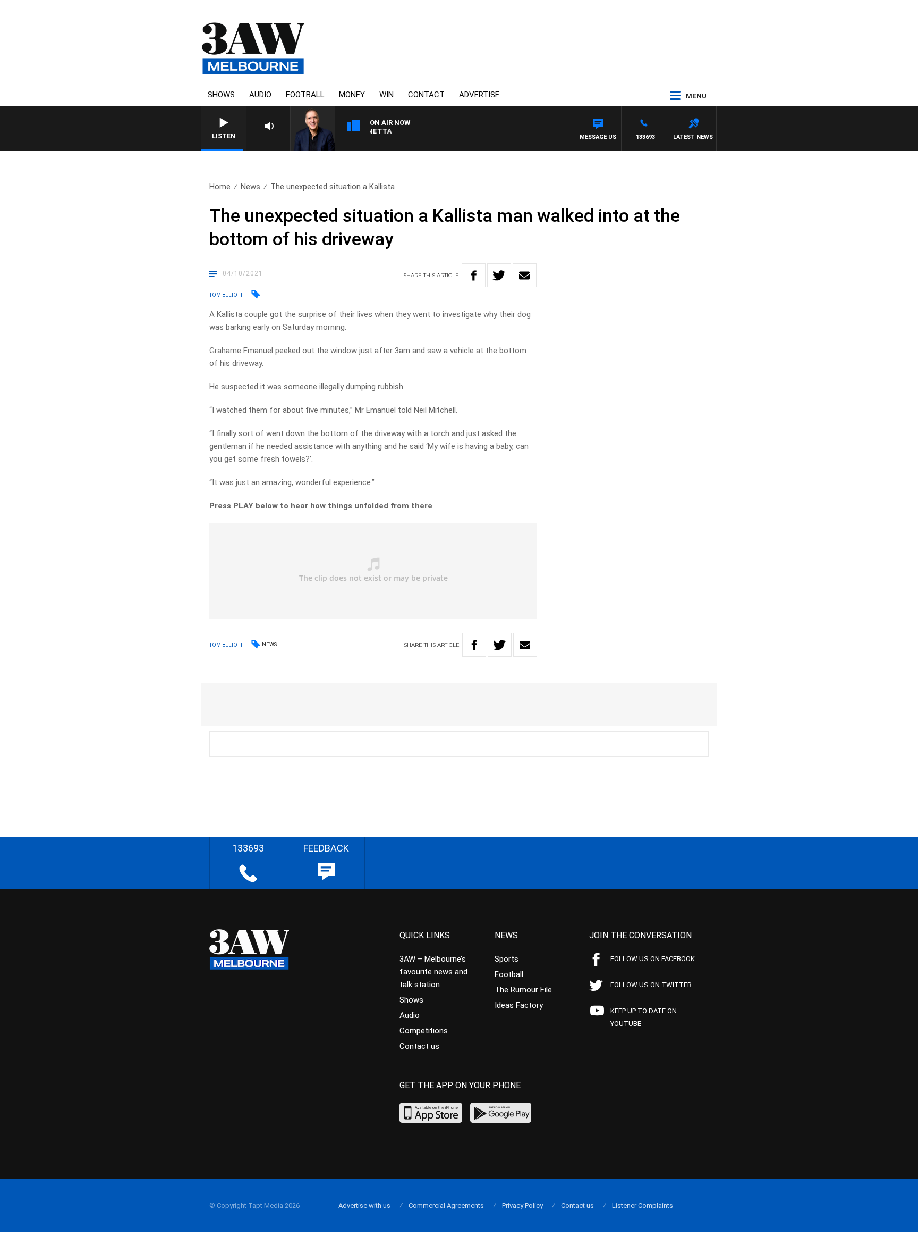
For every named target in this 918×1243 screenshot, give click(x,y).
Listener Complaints (642, 1205)
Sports (506, 959)
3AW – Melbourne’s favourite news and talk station (434, 971)
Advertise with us (364, 1205)
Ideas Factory (519, 1005)
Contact (426, 94)
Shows (221, 94)
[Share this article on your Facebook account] (474, 275)
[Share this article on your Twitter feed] (499, 275)
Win (386, 94)
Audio (260, 94)
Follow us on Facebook (652, 959)
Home (220, 186)
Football (305, 94)
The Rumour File (523, 990)
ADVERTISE (479, 94)
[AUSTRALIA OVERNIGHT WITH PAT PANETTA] (432, 133)
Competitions (424, 1031)
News (250, 186)
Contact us (419, 1046)
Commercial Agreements (446, 1205)
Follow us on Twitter (651, 985)
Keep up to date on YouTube (643, 1017)
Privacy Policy (522, 1205)
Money (352, 94)
